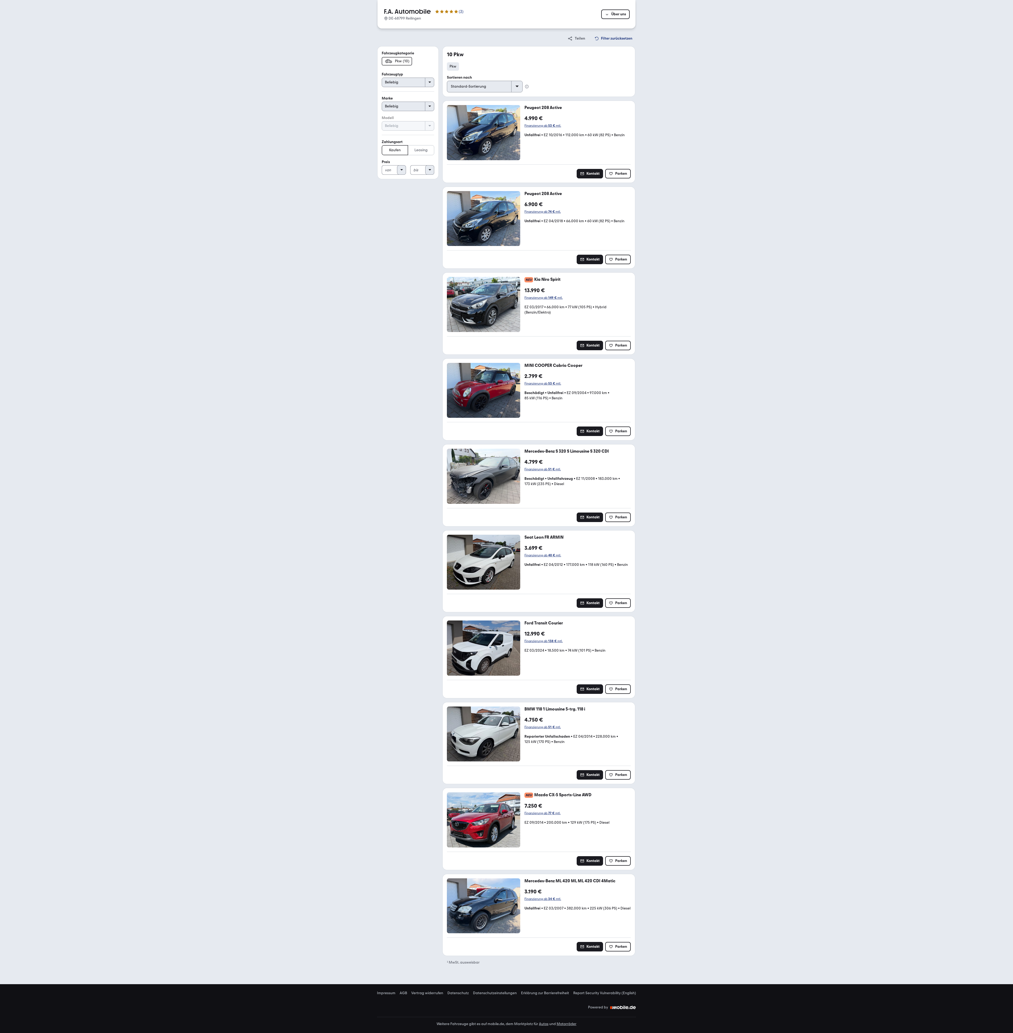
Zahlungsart (392, 142)
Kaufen (395, 150)
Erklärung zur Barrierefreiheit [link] (545, 993)
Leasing (421, 150)
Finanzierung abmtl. (542, 125)
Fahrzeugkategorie (398, 53)
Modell (388, 118)
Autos (543, 1024)
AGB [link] (403, 993)
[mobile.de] (623, 1007)
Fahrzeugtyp (392, 74)
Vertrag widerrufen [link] (427, 993)
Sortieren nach (459, 77)
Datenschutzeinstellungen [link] (495, 993)
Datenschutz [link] (458, 993)
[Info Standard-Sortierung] (527, 86)
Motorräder (566, 1024)
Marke (387, 98)
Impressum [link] (386, 993)
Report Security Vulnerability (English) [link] (604, 993)
